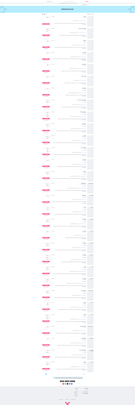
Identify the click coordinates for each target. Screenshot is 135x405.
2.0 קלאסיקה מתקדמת (78, 164)
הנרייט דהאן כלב (84, 231)
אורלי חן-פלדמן (79, 56)
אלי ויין (85, 29)
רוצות (85, 266)
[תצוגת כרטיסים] (42, 14)
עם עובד (80, 104)
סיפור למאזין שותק (83, 147)
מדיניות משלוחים (75, 392)
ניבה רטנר (85, 148)
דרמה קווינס (84, 123)
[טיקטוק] (67, 384)
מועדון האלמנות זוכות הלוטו (82, 28)
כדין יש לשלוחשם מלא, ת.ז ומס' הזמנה (85, 393)
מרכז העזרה (76, 391)
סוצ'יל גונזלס (84, 100)
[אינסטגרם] (69, 384)
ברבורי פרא (84, 171)
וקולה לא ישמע (84, 64)
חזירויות (85, 16)
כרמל (80, 235)
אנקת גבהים (84, 159)
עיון (84, 235)
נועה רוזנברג (84, 303)
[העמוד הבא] (46, 374)
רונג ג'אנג (85, 172)
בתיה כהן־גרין (84, 88)
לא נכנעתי (84, 40)
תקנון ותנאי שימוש (73, 399)
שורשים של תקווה (83, 290)
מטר (80, 247)
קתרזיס (80, 152)
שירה (83, 235)
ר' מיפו (80, 80)
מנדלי (77, 68)
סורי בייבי (84, 302)
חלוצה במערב (84, 338)
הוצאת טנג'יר (80, 307)
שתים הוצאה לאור (79, 116)
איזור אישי (76, 396)
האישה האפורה (84, 195)
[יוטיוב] (63, 384)
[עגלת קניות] (48, 1)
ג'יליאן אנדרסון (84, 267)
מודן (80, 140)
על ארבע (85, 314)
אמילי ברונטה (84, 160)
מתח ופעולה (84, 247)
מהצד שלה (84, 135)
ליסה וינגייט (84, 291)
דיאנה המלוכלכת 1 (83, 183)
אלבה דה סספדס (84, 136)
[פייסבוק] (71, 384)
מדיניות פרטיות (67, 399)
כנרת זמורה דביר (80, 128)
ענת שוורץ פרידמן (84, 112)
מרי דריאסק (84, 17)
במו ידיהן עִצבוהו (83, 76)
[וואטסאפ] (65, 384)
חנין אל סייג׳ (84, 279)
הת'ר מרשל (84, 255)
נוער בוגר (84, 128)
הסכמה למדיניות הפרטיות (63, 3)
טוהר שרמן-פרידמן (83, 124)
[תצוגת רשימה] (46, 14)
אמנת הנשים (84, 278)
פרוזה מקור (84, 56)
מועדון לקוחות (75, 395)
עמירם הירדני (80, 68)
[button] (47, 1)
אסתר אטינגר (84, 362)
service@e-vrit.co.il (85, 391)
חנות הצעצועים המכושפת (82, 350)
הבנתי (59, 3)
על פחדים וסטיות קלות (83, 326)
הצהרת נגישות (61, 399)
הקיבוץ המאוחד (79, 283)
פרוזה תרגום (84, 104)
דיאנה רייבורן (84, 243)
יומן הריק (84, 207)
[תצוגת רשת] (44, 14)
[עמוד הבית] (87, 4)
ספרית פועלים (76, 283)
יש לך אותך (84, 52)
